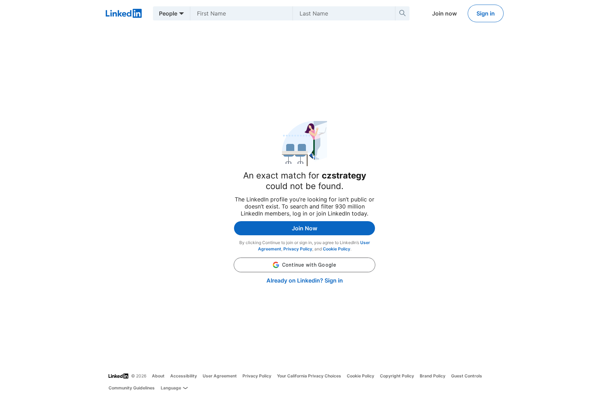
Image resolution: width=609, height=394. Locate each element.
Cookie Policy (336, 248)
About (158, 375)
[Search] (402, 13)
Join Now (304, 228)
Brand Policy (432, 375)
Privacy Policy (297, 248)
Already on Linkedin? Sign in (304, 280)
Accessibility (183, 375)
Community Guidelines (132, 387)
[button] (304, 265)
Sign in (485, 13)
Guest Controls (466, 375)
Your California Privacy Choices (309, 375)
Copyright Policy (397, 375)
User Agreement (220, 375)
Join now (444, 13)
